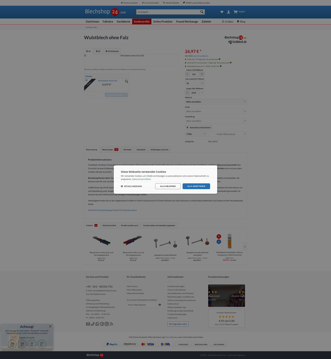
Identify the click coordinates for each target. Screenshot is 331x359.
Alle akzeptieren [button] (196, 186)
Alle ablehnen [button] (168, 186)
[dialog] (165, 179)
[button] (131, 186)
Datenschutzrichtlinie (141, 179)
